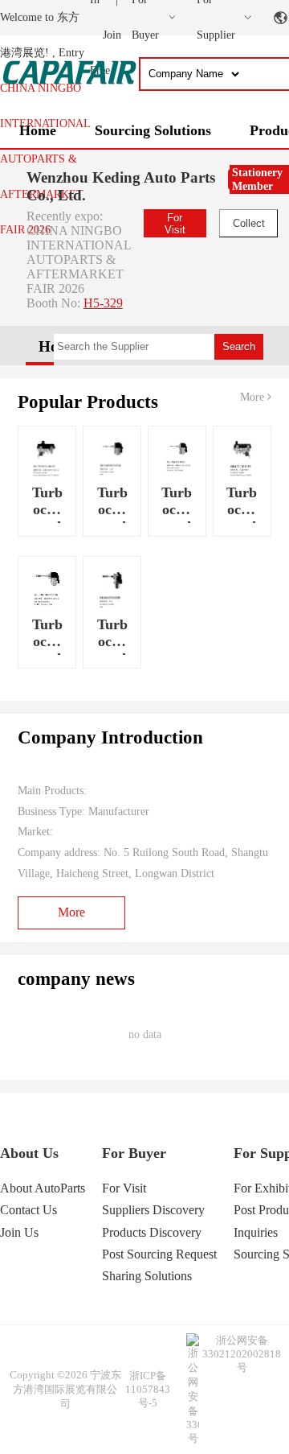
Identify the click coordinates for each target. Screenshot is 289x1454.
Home (37, 130)
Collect (249, 223)
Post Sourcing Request (159, 1254)
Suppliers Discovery (153, 1210)
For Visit (175, 224)
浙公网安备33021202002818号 (241, 1354)
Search (238, 346)
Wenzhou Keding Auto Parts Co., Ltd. (120, 186)
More (253, 397)
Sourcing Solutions (153, 130)
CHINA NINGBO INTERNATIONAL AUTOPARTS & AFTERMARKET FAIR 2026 (45, 159)
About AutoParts (42, 1188)
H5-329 (103, 303)
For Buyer (134, 1153)
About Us (29, 1153)
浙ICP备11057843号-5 (147, 1389)
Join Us (19, 1232)
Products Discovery (151, 1232)
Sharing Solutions (147, 1276)
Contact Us (28, 1210)
